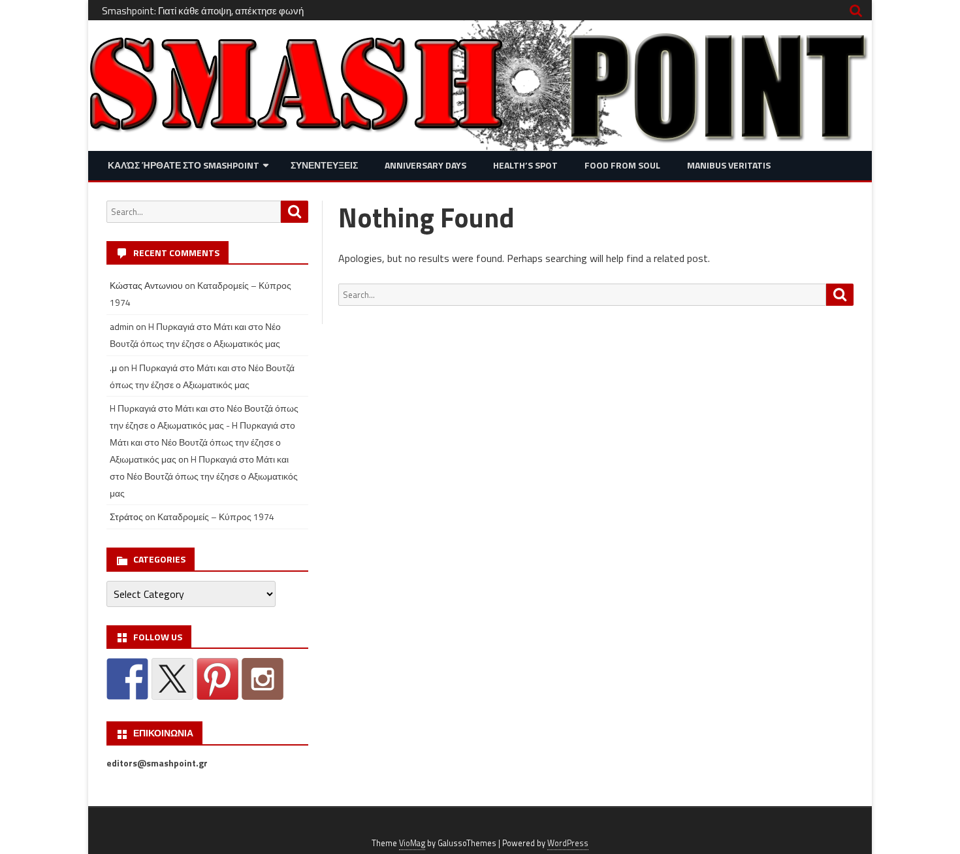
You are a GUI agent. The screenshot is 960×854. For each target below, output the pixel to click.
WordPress (567, 843)
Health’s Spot (525, 165)
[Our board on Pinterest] (217, 679)
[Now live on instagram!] (262, 679)
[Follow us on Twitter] (172, 679)
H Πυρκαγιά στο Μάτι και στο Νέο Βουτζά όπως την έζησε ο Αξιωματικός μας (204, 476)
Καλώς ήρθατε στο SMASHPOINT (183, 165)
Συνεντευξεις (324, 165)
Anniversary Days (425, 165)
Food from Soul (622, 165)
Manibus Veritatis (729, 165)
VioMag (412, 843)
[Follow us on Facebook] (127, 679)
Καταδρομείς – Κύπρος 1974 (215, 516)
